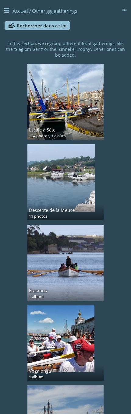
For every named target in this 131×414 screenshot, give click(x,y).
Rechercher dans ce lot (42, 26)
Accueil (20, 10)
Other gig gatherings (54, 10)
